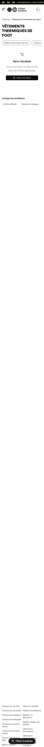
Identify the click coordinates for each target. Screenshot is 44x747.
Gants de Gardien (30, 706)
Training (5, 19)
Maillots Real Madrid (32, 710)
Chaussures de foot (11, 706)
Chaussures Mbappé (11, 719)
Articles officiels (10, 104)
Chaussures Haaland (11, 715)
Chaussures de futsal (11, 710)
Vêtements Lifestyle (29, 104)
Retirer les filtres (23, 78)
